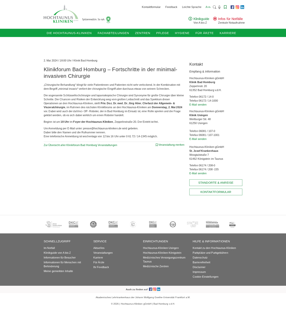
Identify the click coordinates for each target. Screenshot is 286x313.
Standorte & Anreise (215, 182)
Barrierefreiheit (201, 262)
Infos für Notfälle (230, 19)
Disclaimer (199, 267)
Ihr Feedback (101, 267)
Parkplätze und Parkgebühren (210, 252)
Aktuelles (98, 248)
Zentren (142, 33)
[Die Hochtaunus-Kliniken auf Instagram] (237, 7)
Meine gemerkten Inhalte (58, 271)
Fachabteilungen (113, 33)
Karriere (228, 33)
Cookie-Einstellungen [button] (205, 276)
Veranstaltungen (103, 252)
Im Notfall (49, 248)
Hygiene (182, 33)
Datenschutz (200, 257)
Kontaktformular (151, 7)
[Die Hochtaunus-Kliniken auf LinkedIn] (242, 7)
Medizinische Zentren (156, 266)
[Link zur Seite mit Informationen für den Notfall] (215, 19)
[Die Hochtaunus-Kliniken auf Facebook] (232, 7)
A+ (208, 7)
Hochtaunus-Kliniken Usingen (161, 248)
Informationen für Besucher (60, 257)
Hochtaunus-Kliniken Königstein (162, 252)
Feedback (171, 7)
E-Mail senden (198, 104)
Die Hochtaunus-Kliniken (69, 33)
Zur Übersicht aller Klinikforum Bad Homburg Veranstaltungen (80, 145)
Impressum (199, 272)
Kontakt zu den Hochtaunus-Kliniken (214, 248)
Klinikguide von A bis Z (57, 252)
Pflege (162, 33)
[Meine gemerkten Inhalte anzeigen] (225, 7)
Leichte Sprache (192, 7)
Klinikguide (201, 19)
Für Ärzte (204, 33)
